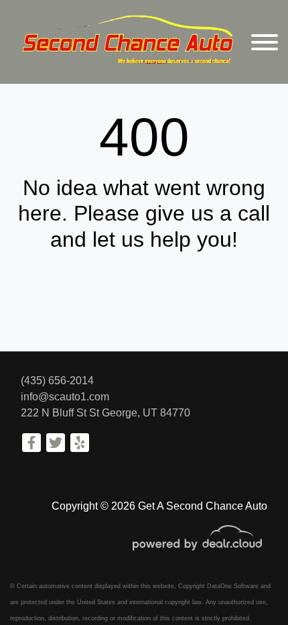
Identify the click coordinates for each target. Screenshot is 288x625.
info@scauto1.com (65, 396)
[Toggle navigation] (264, 42)
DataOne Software (233, 586)
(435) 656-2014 (57, 380)
